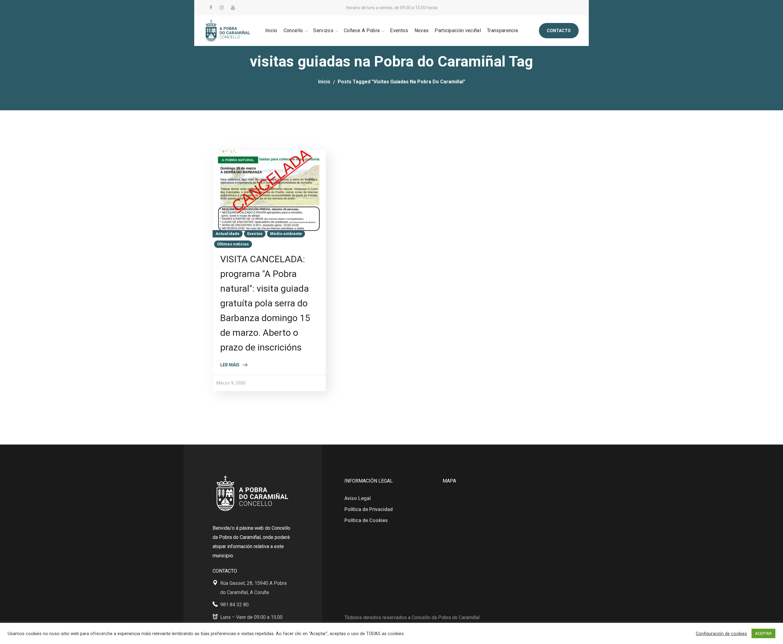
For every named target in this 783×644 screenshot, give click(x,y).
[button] (559, 31)
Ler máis (229, 364)
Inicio (324, 82)
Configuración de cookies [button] (721, 633)
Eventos (254, 233)
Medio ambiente (286, 233)
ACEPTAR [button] (763, 633)
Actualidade (227, 233)
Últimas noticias (233, 244)
